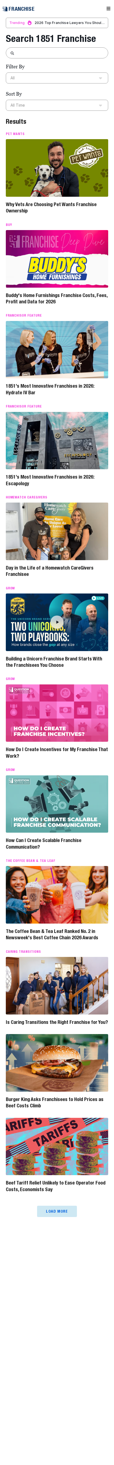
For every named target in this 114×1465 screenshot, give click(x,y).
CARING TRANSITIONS (23, 952)
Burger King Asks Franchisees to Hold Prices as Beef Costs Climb (54, 1102)
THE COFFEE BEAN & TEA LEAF (30, 861)
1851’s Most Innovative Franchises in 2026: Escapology (50, 480)
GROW (10, 588)
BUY (9, 225)
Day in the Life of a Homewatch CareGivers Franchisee (50, 571)
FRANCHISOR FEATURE (24, 315)
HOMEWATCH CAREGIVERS (26, 497)
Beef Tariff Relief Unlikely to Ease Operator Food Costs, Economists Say (55, 1186)
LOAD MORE (57, 1211)
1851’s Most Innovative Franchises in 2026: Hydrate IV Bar (50, 389)
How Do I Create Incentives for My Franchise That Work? (57, 752)
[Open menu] (108, 8)
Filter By (15, 66)
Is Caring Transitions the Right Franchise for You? (57, 1022)
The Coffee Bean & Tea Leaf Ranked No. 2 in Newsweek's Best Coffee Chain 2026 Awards (52, 934)
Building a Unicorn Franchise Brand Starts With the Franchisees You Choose (54, 662)
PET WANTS (15, 134)
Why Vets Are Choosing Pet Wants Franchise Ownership (51, 207)
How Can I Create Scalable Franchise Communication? (43, 843)
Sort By (14, 94)
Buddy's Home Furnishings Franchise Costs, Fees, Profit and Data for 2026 (56, 298)
